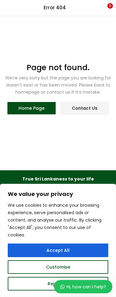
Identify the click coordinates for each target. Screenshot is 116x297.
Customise (58, 267)
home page (32, 108)
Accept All (58, 250)
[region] (58, 240)
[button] (106, 7)
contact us (84, 108)
